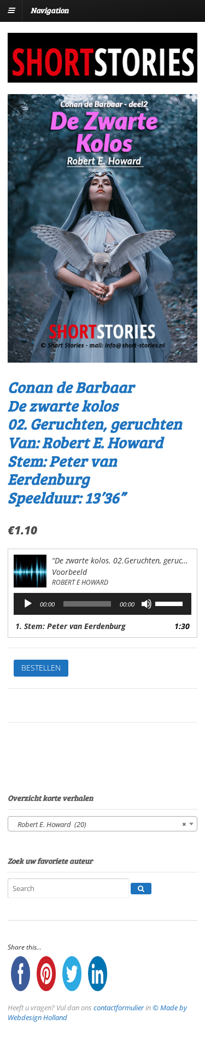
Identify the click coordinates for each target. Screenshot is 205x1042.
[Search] (141, 889)
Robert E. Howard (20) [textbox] (99, 824)
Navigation (49, 10)
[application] (102, 604)
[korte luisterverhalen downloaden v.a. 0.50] (102, 75)
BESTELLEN (41, 667)
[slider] (170, 603)
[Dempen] (146, 603)
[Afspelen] (27, 603)
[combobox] (102, 823)
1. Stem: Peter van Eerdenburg (70, 626)
